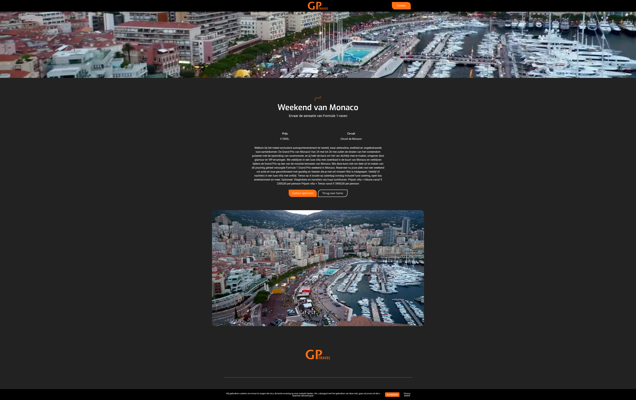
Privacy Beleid (407, 394)
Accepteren (392, 394)
